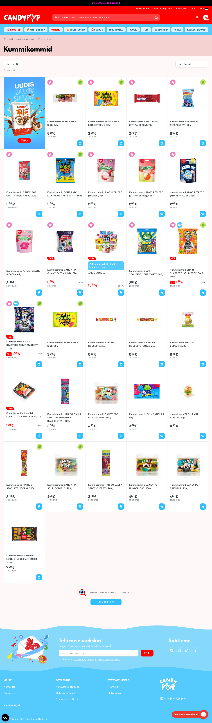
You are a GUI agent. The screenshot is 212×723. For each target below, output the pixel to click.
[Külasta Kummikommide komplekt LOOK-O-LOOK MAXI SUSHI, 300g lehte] (24, 534)
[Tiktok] (187, 650)
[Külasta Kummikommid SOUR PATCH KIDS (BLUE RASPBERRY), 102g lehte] (65, 170)
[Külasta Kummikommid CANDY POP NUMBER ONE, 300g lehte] (147, 463)
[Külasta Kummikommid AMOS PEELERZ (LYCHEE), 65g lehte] (106, 170)
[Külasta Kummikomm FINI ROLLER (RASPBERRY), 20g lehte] (188, 98)
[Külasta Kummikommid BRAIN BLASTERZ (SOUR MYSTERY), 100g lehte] (24, 320)
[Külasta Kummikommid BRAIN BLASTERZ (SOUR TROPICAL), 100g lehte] (188, 241)
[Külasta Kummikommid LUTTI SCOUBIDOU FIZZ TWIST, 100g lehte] (147, 241)
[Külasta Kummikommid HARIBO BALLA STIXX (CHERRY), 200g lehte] (106, 463)
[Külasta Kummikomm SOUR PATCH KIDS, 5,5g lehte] (65, 98)
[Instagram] (179, 650)
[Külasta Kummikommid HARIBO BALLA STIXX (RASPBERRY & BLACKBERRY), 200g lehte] (65, 391)
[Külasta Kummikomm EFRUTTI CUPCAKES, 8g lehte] (188, 320)
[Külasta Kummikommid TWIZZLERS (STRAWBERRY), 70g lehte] (147, 98)
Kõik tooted (15, 39)
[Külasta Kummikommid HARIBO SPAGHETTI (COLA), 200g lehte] (24, 463)
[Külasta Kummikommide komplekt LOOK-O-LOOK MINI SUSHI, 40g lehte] (24, 391)
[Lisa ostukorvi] (80, 143)
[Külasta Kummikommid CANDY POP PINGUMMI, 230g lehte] (188, 463)
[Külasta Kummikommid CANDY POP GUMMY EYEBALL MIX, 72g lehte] (65, 241)
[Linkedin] (194, 650)
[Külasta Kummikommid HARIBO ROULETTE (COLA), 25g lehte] (147, 320)
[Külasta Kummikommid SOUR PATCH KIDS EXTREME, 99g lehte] (106, 98)
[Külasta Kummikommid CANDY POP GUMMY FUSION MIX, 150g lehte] (24, 170)
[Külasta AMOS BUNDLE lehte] (106, 241)
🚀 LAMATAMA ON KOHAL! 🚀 (106, 3)
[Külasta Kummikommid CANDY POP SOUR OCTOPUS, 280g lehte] (65, 463)
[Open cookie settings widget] (5, 717)
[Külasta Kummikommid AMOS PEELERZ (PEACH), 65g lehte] (24, 241)
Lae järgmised (106, 602)
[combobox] (191, 64)
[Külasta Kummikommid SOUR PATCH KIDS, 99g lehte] (65, 320)
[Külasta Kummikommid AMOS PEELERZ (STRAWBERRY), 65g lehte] (147, 170)
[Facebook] (172, 650)
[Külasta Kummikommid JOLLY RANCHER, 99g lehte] (147, 391)
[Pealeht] (5, 39)
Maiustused (29, 39)
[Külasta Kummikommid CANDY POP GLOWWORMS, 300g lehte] (106, 391)
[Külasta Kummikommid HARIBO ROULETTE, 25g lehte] (106, 320)
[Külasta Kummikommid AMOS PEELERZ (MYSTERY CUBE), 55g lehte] (188, 170)
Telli (147, 653)
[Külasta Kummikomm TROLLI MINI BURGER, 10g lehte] (188, 391)
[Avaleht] (23, 18)
